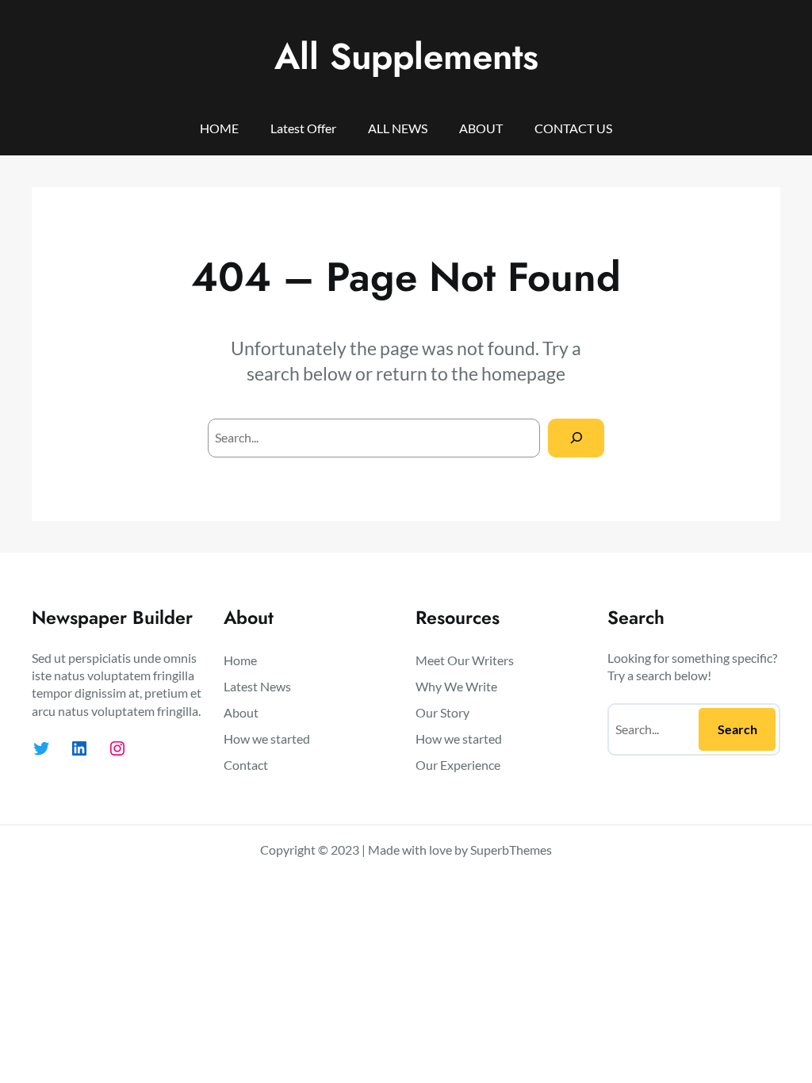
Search (737, 729)
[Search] (576, 438)
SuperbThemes (511, 849)
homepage (523, 373)
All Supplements (406, 56)
